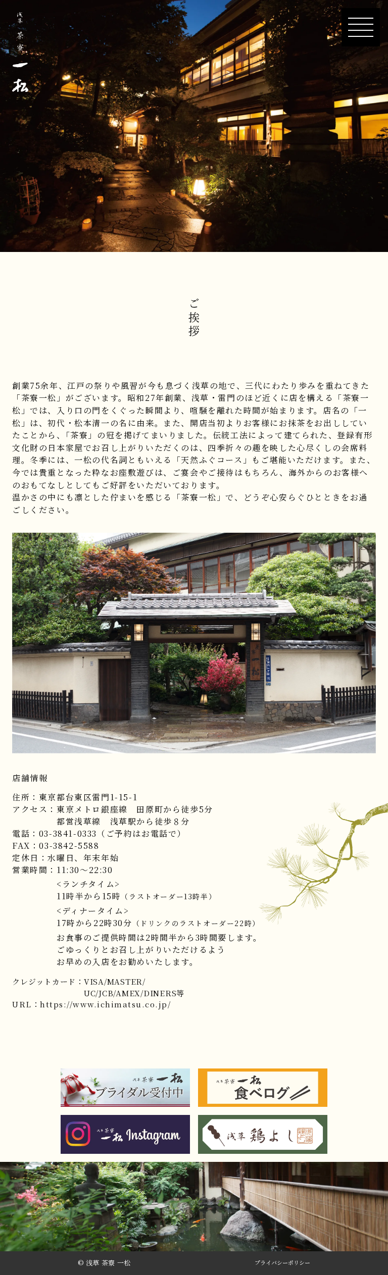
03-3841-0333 (68, 833)
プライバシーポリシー (282, 1262)
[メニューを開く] (361, 27)
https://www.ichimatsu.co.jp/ (105, 1004)
